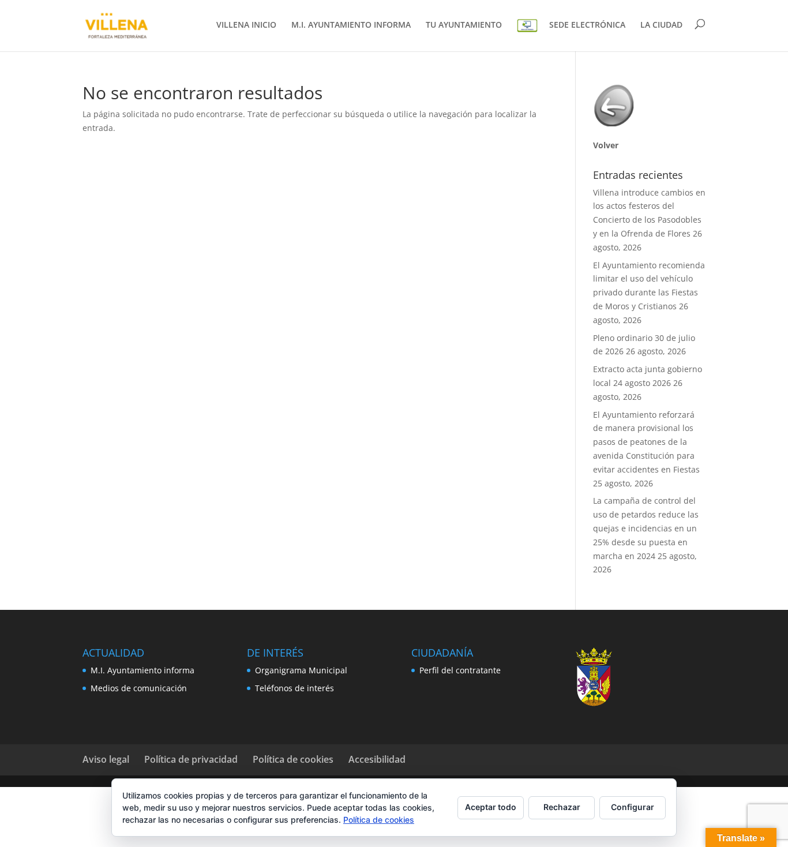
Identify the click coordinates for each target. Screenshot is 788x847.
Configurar (632, 807)
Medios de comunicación (139, 688)
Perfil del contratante (460, 670)
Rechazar (561, 807)
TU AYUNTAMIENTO (464, 25)
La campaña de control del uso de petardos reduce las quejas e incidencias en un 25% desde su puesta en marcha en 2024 (646, 528)
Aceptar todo (490, 807)
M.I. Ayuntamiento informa (142, 670)
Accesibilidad (377, 759)
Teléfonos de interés (294, 688)
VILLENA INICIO (246, 25)
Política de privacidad (191, 759)
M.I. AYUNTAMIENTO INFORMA (351, 25)
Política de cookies (293, 759)
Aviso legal (105, 759)
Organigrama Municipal (301, 670)
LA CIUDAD (661, 25)
